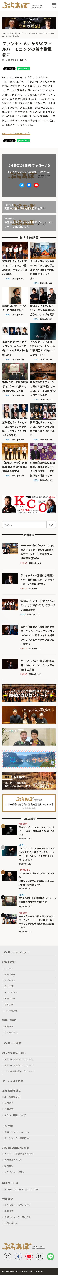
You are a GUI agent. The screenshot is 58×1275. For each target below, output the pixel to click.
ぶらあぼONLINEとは (15, 1148)
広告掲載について (13, 1160)
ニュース (8, 968)
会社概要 (7, 1199)
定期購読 (8, 1109)
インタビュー (11, 992)
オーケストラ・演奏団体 (16, 1138)
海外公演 (8, 1004)
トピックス (9, 980)
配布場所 (8, 1102)
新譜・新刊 (9, 998)
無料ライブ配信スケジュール (18, 1059)
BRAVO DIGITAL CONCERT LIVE (21, 1189)
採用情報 (8, 1211)
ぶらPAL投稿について (15, 1115)
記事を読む (9, 962)
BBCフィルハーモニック (16, 133)
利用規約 (8, 1166)
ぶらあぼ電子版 (12, 1096)
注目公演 (8, 986)
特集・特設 (9, 1020)
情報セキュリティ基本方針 (17, 1217)
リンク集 (7, 1126)
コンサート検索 (11, 1043)
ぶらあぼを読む (11, 1090)
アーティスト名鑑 (13, 1081)
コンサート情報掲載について (18, 1153)
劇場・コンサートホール (16, 1132)
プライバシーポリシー (15, 1172)
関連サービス (10, 1183)
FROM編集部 (11, 1010)
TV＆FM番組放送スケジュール (19, 1071)
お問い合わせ (11, 1223)
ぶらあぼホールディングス (17, 1205)
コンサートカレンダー (15, 952)
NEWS (25, 60)
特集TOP (9, 1026)
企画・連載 (9, 974)
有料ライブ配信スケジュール (18, 1065)
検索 (51, 524)
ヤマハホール (11, 1032)
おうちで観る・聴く (14, 1053)
